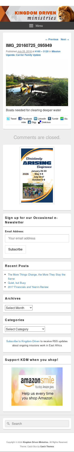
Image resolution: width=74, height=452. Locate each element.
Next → (65, 39)
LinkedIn (42, 118)
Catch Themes (47, 446)
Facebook (27, 118)
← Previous (51, 39)
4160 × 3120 (42, 51)
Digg (34, 122)
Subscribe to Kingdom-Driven (23, 341)
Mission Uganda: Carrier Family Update (33, 53)
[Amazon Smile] (37, 404)
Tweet (13, 118)
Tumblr (55, 118)
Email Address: (14, 231)
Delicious (46, 122)
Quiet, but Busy (17, 283)
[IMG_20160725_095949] (37, 105)
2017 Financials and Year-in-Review (28, 287)
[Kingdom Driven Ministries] (37, 20)
